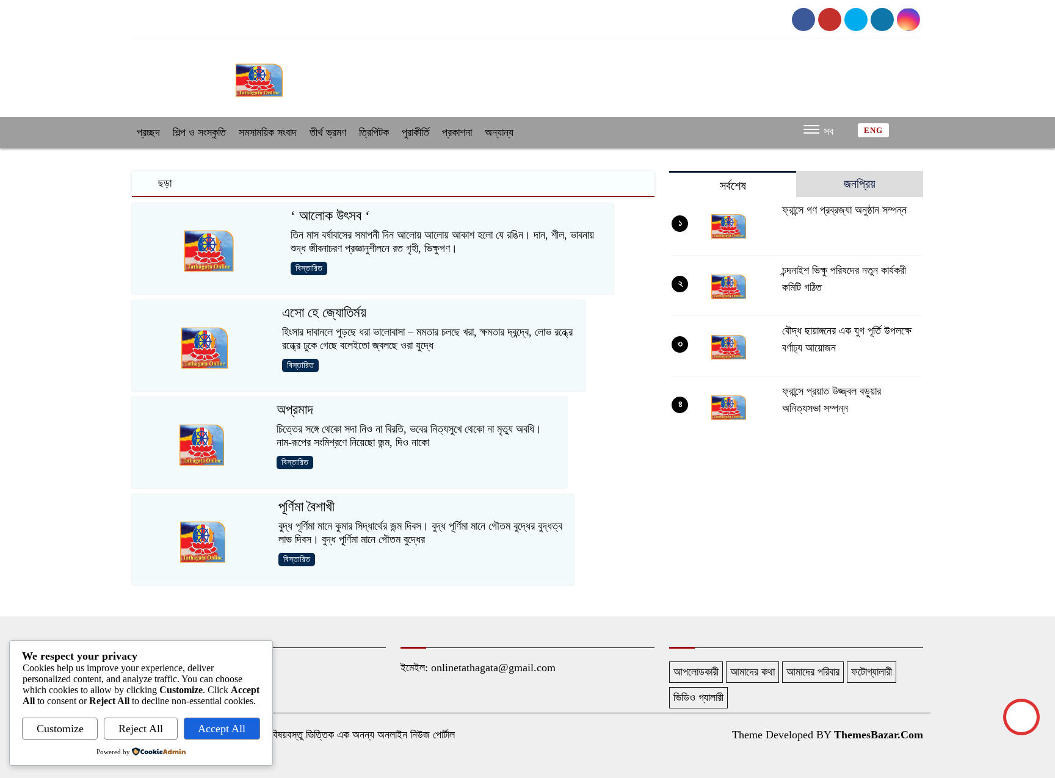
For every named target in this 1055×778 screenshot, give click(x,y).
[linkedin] (908, 19)
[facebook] (803, 19)
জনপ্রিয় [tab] (860, 183)
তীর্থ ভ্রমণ (328, 132)
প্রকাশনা (457, 132)
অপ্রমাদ (295, 409)
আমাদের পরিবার (812, 672)
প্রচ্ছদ (148, 132)
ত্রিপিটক (374, 132)
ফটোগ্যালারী (871, 672)
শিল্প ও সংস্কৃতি (199, 132)
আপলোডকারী (696, 672)
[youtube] (829, 19)
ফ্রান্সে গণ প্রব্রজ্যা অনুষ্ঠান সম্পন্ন (844, 210)
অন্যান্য (499, 132)
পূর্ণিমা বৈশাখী (306, 506)
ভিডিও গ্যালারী (698, 697)
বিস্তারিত (308, 268)
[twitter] (856, 19)
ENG (873, 130)
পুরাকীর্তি (415, 132)
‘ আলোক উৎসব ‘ (330, 215)
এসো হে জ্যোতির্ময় (324, 312)
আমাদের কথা (752, 672)
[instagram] (882, 19)
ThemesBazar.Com (878, 735)
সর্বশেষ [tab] (733, 185)
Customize (60, 728)
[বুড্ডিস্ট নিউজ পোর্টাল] (259, 74)
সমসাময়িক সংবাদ (268, 132)
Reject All (140, 728)
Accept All (221, 728)
